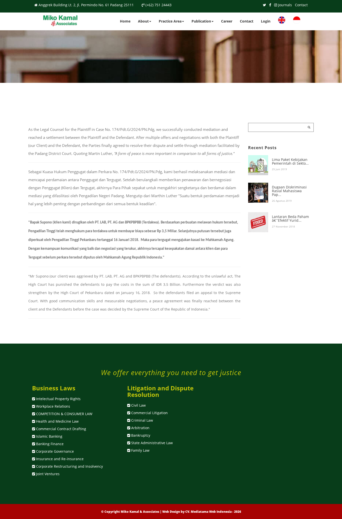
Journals (285, 5)
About (143, 21)
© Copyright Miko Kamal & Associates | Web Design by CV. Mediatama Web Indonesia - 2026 (171, 511)
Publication (201, 21)
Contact (301, 5)
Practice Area (170, 21)
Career (226, 21)
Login (265, 21)
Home (125, 21)
